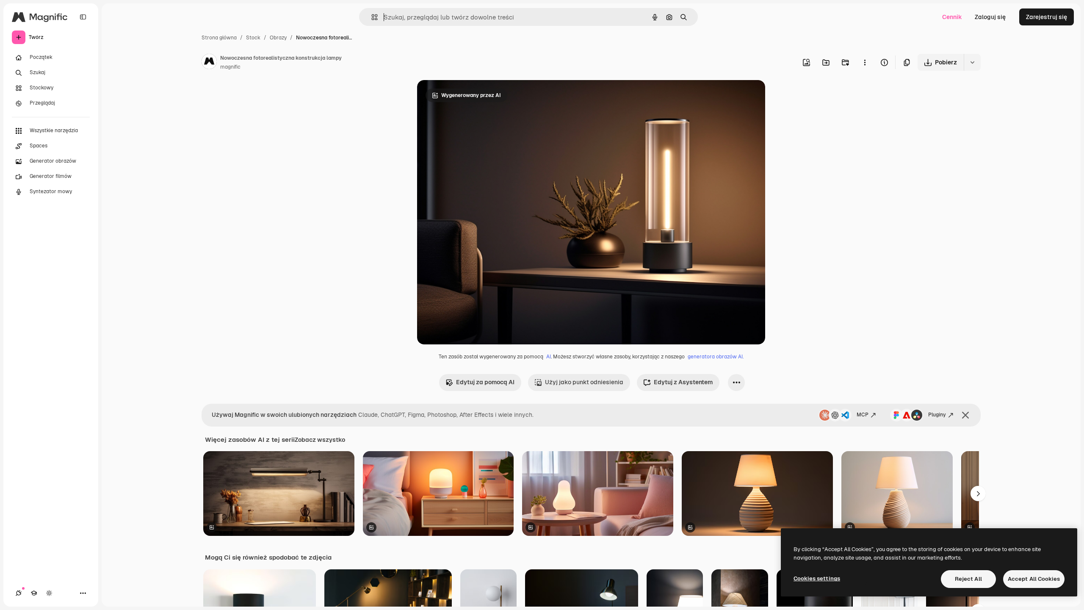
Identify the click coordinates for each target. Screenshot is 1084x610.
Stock (253, 37)
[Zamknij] (965, 415)
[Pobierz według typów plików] (972, 62)
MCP (862, 414)
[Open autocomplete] (371, 17)
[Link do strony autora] (209, 63)
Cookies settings (817, 578)
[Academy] (34, 593)
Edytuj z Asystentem (683, 382)
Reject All (968, 578)
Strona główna (219, 37)
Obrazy (278, 37)
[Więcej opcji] (864, 62)
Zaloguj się (990, 17)
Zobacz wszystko (320, 440)
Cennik (952, 17)
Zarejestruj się (1046, 17)
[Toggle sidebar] (83, 17)
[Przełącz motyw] (49, 593)
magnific (230, 67)
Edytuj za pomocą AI (485, 382)
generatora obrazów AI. (716, 356)
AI (548, 356)
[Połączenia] (18, 593)
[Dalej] (978, 493)
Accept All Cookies (1034, 578)
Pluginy (937, 414)
